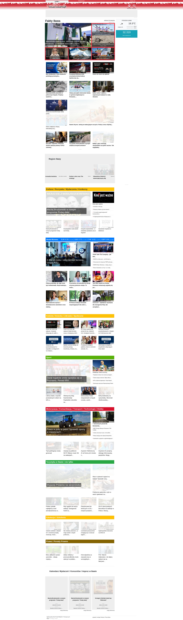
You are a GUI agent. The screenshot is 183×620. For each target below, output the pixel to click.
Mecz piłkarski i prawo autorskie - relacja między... (53, 550)
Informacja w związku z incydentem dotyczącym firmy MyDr (106, 339)
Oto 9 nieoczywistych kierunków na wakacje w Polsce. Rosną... (106, 501)
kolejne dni (120, 20)
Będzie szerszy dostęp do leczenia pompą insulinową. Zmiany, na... (70, 339)
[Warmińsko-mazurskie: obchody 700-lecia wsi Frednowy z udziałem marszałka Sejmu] (68, 28)
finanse (102, 610)
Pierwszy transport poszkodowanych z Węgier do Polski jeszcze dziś (106, 323)
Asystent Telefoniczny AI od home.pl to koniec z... (88, 446)
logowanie (62, 613)
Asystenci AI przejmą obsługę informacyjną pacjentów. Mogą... (105, 446)
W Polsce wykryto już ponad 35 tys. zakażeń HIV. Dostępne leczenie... (88, 323)
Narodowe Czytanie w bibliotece (106, 222)
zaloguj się (132, 1)
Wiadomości (81, 1)
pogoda (94, 610)
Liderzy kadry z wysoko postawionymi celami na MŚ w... (53, 391)
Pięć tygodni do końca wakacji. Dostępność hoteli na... (70, 501)
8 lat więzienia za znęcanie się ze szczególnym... (86, 550)
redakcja (53, 613)
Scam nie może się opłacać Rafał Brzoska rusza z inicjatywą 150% (70, 323)
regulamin (49, 615)
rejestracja (67, 613)
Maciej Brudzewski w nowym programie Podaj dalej (53, 223)
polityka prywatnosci (70, 615)
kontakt (57, 613)
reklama (48, 613)
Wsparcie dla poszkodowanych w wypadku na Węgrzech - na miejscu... (53, 340)
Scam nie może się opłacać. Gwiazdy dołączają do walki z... (53, 323)
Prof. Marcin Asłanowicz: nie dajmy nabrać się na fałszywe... (105, 551)
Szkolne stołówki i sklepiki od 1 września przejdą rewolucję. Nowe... (53, 525)
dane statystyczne (127, 28)
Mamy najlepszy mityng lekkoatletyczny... (56, 120)
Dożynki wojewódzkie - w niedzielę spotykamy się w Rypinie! (88, 223)
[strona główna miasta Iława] (56, 5)
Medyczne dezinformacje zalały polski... (56, 105)
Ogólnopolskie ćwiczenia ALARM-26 (106, 524)
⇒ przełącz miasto (53, 611)
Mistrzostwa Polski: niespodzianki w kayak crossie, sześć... (88, 391)
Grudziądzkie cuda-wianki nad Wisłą (70, 222)
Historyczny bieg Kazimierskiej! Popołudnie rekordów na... (70, 392)
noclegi (98, 610)
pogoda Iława (127, 13)
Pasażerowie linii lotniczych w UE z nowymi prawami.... (87, 501)
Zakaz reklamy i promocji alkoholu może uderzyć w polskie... (70, 550)
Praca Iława (107, 610)
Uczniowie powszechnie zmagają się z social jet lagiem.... (88, 525)
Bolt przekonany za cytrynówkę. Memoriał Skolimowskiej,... (105, 391)
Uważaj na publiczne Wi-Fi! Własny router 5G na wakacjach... (71, 446)
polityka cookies (54, 615)
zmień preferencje (61, 615)
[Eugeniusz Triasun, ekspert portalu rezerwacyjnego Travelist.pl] (68, 469)
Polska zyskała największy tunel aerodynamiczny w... (52, 501)
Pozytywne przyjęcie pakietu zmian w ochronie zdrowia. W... (88, 339)
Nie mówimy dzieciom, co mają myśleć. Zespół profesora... (70, 525)
